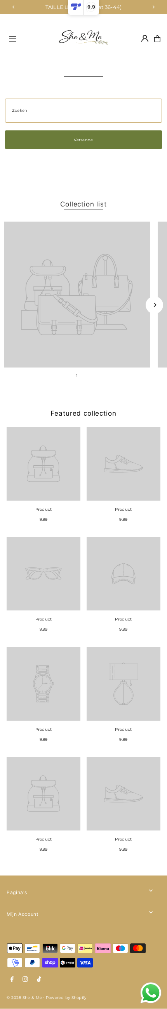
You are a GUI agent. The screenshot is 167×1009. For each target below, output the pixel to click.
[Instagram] (25, 979)
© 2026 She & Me (24, 997)
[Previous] (13, 7)
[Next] (153, 7)
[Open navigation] (28, 38)
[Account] (144, 38)
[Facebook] (12, 979)
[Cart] (157, 38)
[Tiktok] (39, 979)
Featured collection (83, 413)
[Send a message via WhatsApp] (151, 993)
